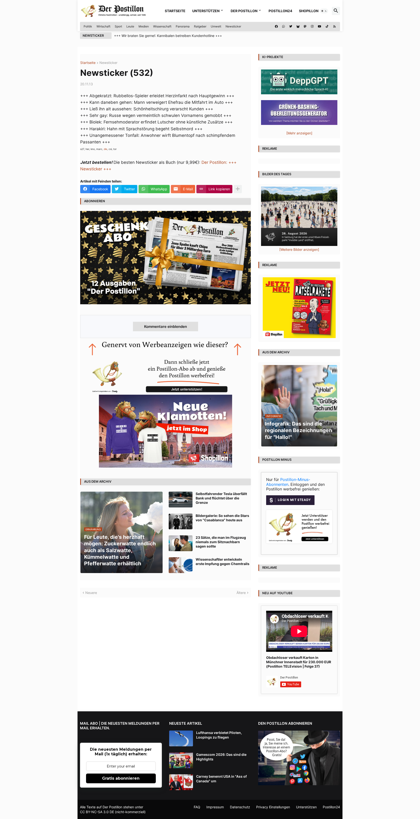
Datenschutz (240, 807)
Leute (130, 26)
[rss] (334, 26)
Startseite (175, 11)
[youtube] (319, 26)
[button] (324, 11)
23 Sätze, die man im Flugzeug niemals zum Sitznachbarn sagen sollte (221, 541)
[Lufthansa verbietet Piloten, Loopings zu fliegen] (181, 738)
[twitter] (290, 26)
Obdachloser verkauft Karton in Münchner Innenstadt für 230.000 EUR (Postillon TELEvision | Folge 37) (298, 661)
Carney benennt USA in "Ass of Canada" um (221, 778)
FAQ (197, 807)
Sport (118, 26)
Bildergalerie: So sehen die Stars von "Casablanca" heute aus (222, 518)
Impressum (215, 807)
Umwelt (216, 26)
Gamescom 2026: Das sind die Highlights (221, 756)
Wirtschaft (103, 26)
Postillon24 (280, 11)
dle (105, 149)
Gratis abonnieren (121, 778)
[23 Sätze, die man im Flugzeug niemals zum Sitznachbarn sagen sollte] (180, 543)
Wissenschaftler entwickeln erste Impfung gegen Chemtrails (222, 561)
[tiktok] (327, 26)
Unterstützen (205, 11)
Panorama (183, 26)
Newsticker (233, 26)
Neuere (91, 593)
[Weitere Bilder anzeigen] (299, 249)
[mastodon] (305, 26)
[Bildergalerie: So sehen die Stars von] (180, 521)
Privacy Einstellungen (273, 807)
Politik (88, 26)
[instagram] (312, 26)
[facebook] (276, 26)
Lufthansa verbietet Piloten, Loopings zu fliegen (219, 735)
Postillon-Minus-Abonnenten (288, 482)
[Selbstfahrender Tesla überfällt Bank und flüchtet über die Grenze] (180, 499)
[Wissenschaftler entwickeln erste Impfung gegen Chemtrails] (180, 565)
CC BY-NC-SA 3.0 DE (97, 812)
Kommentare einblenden (165, 326)
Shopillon (308, 11)
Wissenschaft (162, 26)
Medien (144, 26)
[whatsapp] (283, 26)
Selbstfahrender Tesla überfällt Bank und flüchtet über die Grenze (221, 498)
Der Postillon (244, 11)
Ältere (241, 593)
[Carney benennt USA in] (181, 782)
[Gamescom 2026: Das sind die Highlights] (181, 760)
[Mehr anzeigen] (238, 189)
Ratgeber (200, 26)
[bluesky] (298, 26)
